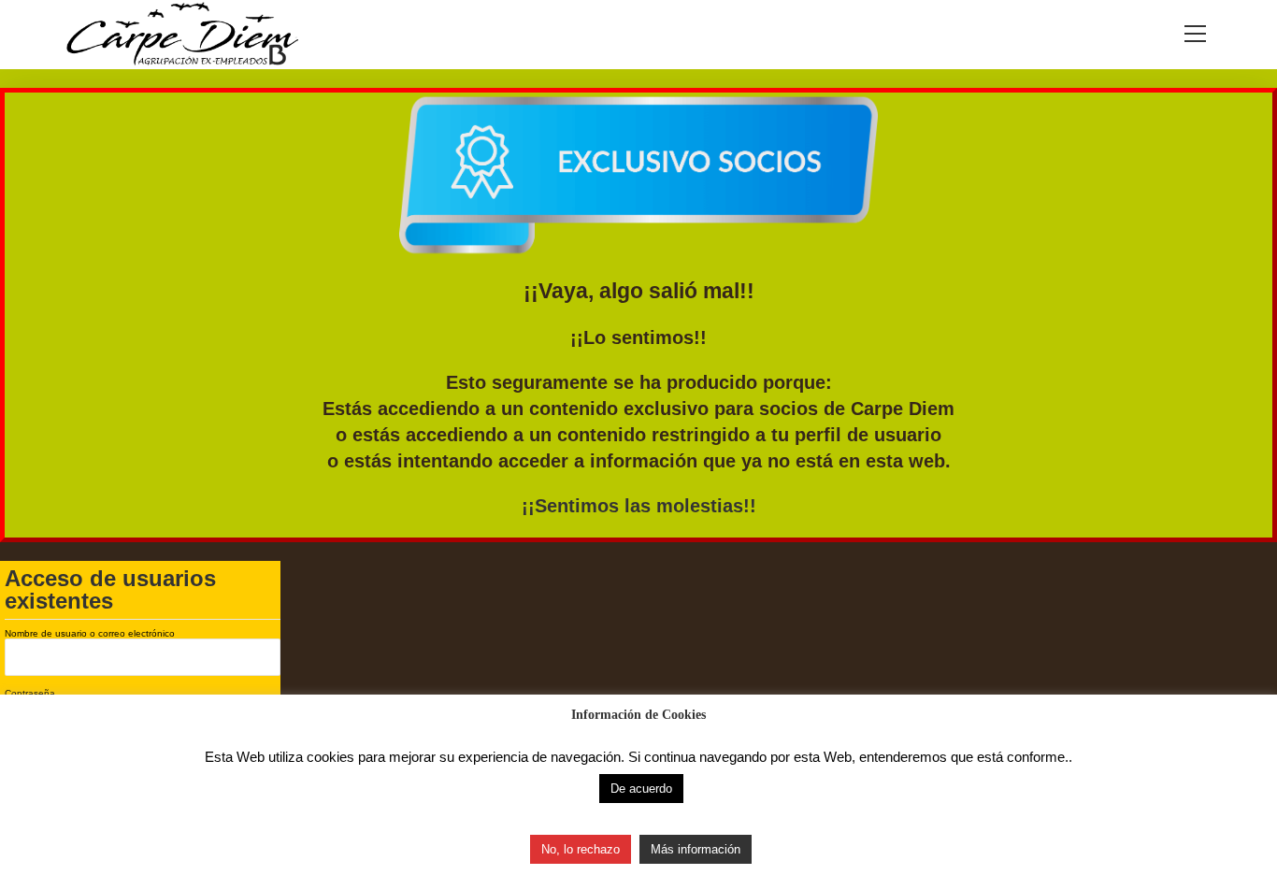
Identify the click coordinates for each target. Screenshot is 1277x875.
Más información (695, 849)
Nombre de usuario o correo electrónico (90, 633)
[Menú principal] (1195, 35)
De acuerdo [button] (641, 789)
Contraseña (30, 693)
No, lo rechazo (580, 849)
